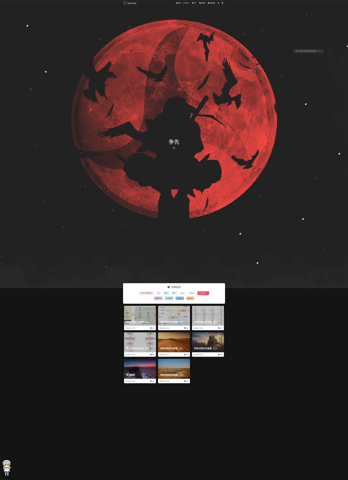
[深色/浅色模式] (222, 3)
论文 (153, 328)
